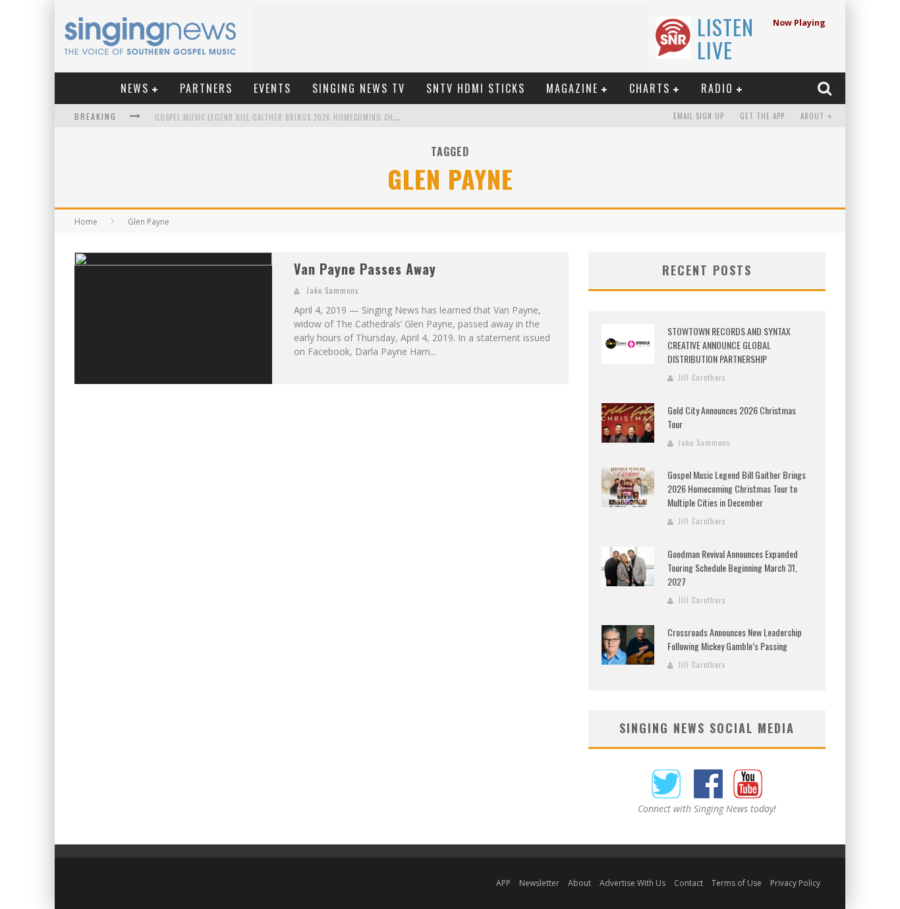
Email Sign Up (698, 116)
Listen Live (725, 38)
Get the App (762, 116)
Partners (206, 88)
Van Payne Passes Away (365, 269)
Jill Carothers (702, 377)
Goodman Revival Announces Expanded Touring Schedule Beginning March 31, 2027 (732, 567)
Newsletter (539, 883)
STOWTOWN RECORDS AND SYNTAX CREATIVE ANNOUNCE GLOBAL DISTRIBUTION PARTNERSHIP (729, 345)
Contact (688, 883)
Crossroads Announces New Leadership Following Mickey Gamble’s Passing (734, 639)
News (135, 88)
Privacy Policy (795, 883)
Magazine (572, 88)
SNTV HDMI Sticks (475, 88)
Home (86, 221)
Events (272, 88)
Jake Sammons (332, 290)
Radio (717, 88)
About (812, 116)
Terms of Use (737, 883)
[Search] (826, 87)
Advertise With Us (632, 883)
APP (503, 883)
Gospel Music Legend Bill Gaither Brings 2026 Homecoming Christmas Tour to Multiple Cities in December (360, 117)
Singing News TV (358, 88)
